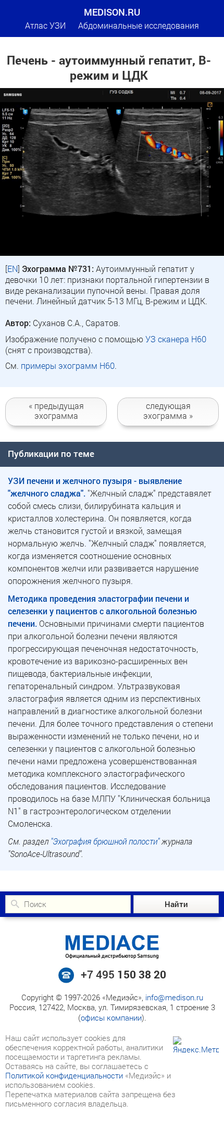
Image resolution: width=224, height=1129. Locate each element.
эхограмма (56, 410)
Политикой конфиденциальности (64, 1075)
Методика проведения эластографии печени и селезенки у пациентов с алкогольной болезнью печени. (102, 611)
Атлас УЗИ (45, 25)
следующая (168, 410)
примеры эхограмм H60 (68, 365)
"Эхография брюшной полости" (105, 841)
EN (12, 268)
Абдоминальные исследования (138, 25)
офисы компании (111, 1017)
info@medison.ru (174, 997)
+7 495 (123, 974)
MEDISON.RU (112, 12)
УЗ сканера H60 (175, 338)
